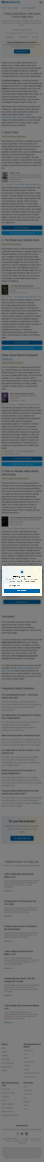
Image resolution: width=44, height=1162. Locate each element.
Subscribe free (21, 591)
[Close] (39, 568)
